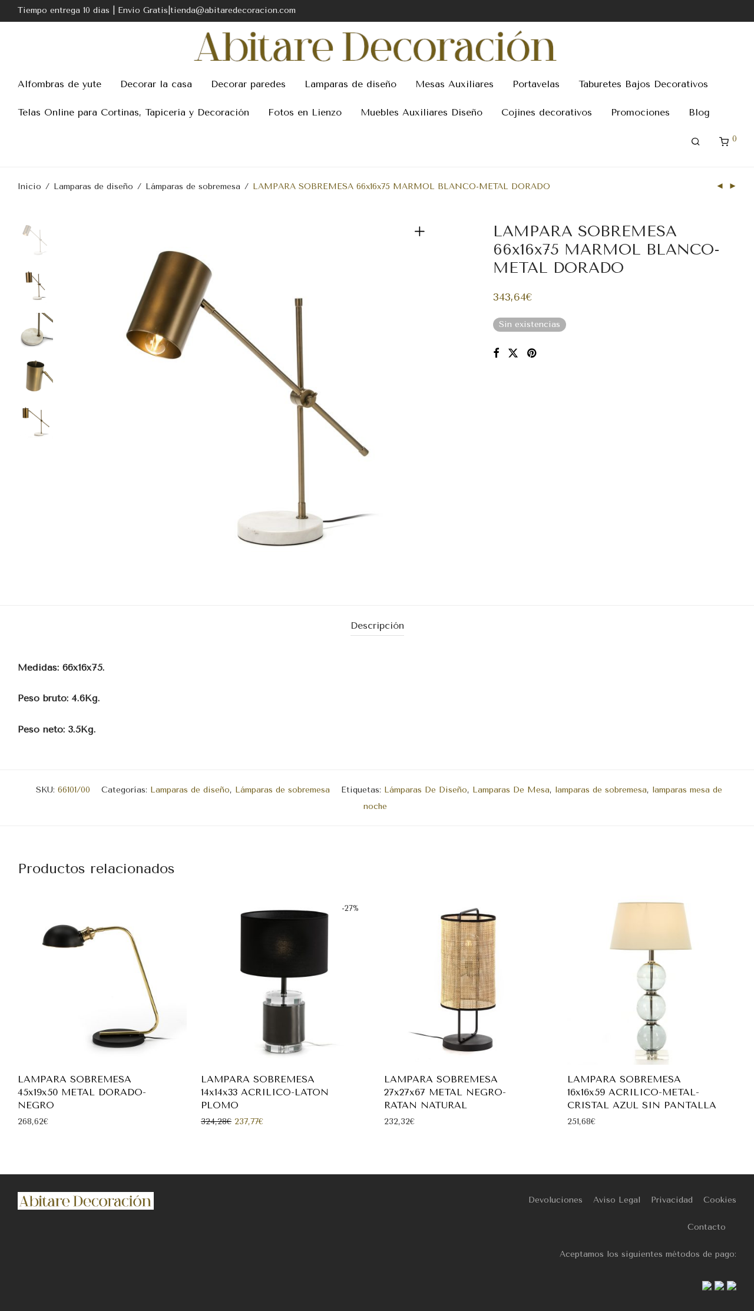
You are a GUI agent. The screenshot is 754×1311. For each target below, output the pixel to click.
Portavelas (536, 84)
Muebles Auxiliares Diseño (421, 112)
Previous (85, 397)
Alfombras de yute (59, 84)
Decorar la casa (156, 84)
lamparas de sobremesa (601, 790)
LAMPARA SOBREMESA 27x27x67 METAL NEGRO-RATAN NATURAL (445, 1092)
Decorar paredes (248, 84)
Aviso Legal (616, 1200)
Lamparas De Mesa (511, 790)
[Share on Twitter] (513, 353)
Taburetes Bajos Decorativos (643, 84)
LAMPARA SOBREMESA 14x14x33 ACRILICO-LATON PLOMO (265, 1092)
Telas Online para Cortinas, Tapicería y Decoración (133, 112)
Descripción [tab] (377, 625)
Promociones (640, 112)
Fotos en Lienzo (305, 112)
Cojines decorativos (546, 112)
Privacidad (672, 1200)
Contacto (706, 1227)
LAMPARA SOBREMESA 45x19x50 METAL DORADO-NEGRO (82, 1092)
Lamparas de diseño (350, 84)
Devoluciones (555, 1200)
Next (422, 397)
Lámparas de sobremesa (192, 186)
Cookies (719, 1200)
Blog (699, 112)
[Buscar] (696, 142)
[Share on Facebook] (496, 353)
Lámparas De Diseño (425, 790)
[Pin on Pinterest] (532, 353)
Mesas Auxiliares (454, 84)
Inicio (29, 186)
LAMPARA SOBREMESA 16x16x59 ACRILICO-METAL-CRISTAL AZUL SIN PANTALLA (641, 1092)
